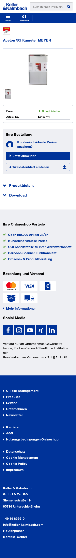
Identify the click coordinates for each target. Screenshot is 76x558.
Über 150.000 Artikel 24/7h (28, 234)
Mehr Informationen (21, 308)
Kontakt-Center (15, 537)
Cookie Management (22, 457)
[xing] (41, 330)
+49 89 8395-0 (14, 518)
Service (11, 403)
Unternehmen (16, 409)
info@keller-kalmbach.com (23, 524)
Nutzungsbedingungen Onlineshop (32, 439)
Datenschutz (15, 451)
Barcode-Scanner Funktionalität (32, 253)
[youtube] (30, 330)
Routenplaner (13, 530)
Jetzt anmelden (24, 156)
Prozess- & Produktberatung (30, 259)
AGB (9, 433)
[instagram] (19, 330)
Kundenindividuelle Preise (27, 241)
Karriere (12, 427)
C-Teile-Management (22, 390)
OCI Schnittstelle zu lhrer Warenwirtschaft (40, 247)
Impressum (15, 469)
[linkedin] (52, 330)
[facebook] (8, 330)
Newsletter (14, 415)
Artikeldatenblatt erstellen (29, 167)
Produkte (13, 397)
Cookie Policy (16, 463)
